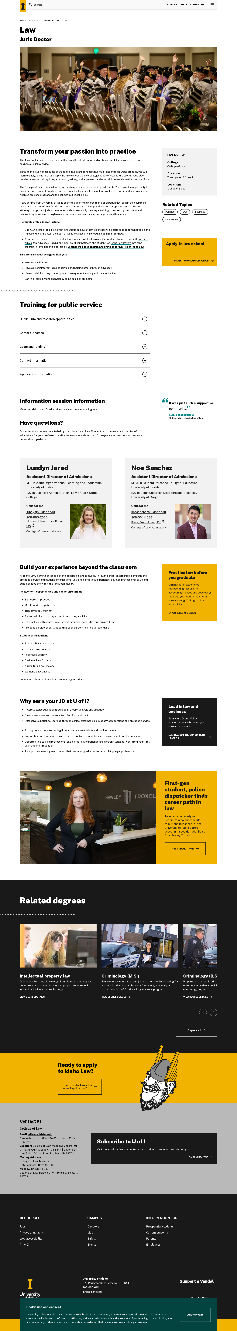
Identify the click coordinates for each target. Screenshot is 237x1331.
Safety (91, 1238)
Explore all (194, 1030)
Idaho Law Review (121, 243)
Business (200, 212)
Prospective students (159, 1226)
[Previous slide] (203, 1012)
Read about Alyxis (182, 848)
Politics (170, 212)
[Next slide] (213, 1012)
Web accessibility (31, 1238)
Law (185, 212)
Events (91, 1244)
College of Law (176, 166)
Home (23, 20)
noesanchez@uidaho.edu (148, 512)
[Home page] (23, 6)
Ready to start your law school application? (77, 1086)
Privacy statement (31, 1232)
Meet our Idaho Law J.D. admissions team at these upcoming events (60, 409)
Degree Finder (51, 20)
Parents (151, 1238)
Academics (35, 20)
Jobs (23, 1226)
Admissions (197, 4)
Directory (93, 1226)
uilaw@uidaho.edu (40, 1134)
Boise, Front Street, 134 (146, 522)
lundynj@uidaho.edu (40, 512)
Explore (172, 4)
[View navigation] (212, 4)
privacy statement (137, 1322)
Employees (153, 1244)
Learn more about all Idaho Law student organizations (52, 679)
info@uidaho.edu (92, 1291)
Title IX (24, 1244)
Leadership (171, 220)
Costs (183, 4)
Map (90, 1232)
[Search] (30, 4)
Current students (157, 1232)
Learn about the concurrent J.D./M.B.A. (186, 737)
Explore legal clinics (182, 613)
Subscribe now (198, 1156)
